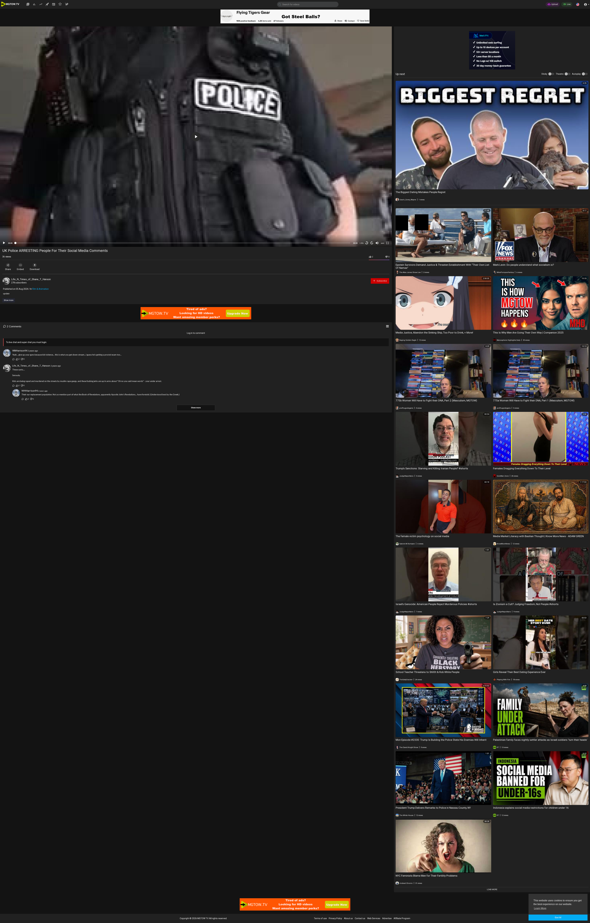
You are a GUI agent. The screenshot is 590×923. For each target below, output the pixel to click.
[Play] (4, 243)
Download (34, 269)
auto (382, 243)
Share (8, 269)
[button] (578, 4)
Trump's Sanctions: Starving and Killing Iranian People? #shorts (432, 468)
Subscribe (381, 281)
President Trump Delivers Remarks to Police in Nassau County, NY (433, 807)
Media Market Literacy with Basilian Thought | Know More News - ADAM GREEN (538, 536)
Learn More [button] (540, 908)
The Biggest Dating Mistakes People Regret (420, 192)
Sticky (544, 74)
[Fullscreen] (387, 243)
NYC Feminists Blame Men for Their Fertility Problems (426, 875)
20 (371, 243)
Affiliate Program (402, 918)
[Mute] (377, 243)
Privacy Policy (335, 918)
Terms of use (320, 918)
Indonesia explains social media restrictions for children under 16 (531, 807)
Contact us (360, 918)
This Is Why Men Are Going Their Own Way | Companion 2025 (528, 332)
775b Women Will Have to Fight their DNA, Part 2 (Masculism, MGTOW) (436, 400)
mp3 (381, 231)
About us (348, 918)
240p (382, 226)
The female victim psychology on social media (422, 536)
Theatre (560, 74)
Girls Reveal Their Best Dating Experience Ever (519, 672)
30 (366, 243)
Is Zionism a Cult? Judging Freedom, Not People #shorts (526, 604)
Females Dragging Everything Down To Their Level (522, 468)
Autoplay (576, 74)
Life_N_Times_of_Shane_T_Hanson (31, 279)
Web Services (373, 918)
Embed (20, 269)
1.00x (362, 243)
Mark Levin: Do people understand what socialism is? (523, 264)
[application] (196, 136)
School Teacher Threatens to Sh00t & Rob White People (427, 672)
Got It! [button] (558, 917)
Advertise (387, 918)
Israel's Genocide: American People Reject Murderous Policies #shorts (436, 604)
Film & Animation (40, 289)
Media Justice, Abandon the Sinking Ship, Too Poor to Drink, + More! (434, 332)
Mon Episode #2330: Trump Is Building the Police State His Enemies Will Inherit (441, 739)
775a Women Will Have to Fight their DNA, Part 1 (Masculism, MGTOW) (533, 400)
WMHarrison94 (19, 350)
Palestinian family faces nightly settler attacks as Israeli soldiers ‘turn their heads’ (540, 739)
